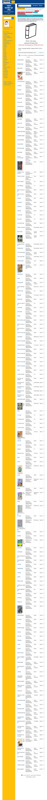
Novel (5, 68)
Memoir (6, 76)
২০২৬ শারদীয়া (7, 36)
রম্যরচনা (5, 59)
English (40, 52)
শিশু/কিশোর (6, 62)
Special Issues (7, 43)
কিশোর (5, 64)
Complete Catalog (21, 8)
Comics (6, 73)
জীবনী (5, 56)
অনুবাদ (5, 54)
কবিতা (5, 45)
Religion (6, 77)
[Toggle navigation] (13, 2)
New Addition (7, 67)
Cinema (6, 74)
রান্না (5, 65)
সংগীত (5, 58)
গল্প (5, 49)
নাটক (5, 52)
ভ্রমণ (5, 51)
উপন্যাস (5, 46)
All (42, 52)
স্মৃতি (5, 55)
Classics (6, 71)
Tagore (5, 70)
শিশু (5, 61)
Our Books (6, 32)
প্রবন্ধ (5, 48)
